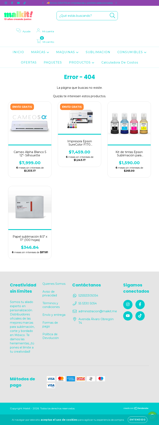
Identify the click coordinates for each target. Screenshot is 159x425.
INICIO (18, 52)
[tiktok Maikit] (24, 3)
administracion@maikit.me (97, 311)
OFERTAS (29, 62)
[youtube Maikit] (19, 3)
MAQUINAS (66, 52)
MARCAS (39, 52)
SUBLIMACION (98, 52)
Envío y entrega (53, 315)
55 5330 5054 (87, 303)
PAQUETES (53, 62)
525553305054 (88, 295)
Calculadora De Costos (119, 62)
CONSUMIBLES (130, 52)
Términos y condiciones (51, 305)
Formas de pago (50, 324)
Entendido (138, 419)
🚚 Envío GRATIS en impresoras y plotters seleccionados (80, 2)
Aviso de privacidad (49, 293)
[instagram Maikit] (6, 3)
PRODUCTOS (80, 62)
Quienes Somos (53, 284)
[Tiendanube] (136, 408)
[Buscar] (112, 15)
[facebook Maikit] (12, 3)
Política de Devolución (50, 336)
